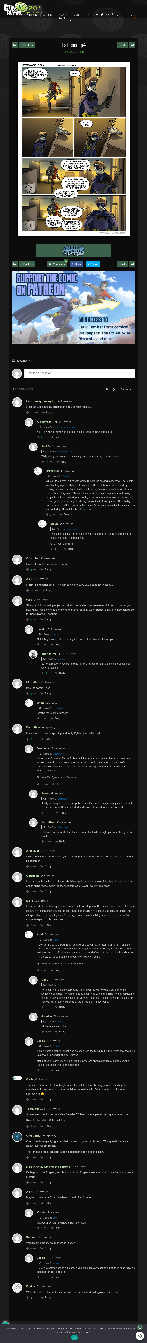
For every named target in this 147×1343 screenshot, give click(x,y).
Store (88, 14)
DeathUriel (58, 753)
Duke (56, 939)
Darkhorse (72, 529)
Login (33, 14)
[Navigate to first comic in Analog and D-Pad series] (15, 45)
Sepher (57, 1263)
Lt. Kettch (58, 708)
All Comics (135, 16)
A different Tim (65, 451)
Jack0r (65, 476)
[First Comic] (15, 264)
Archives (49, 14)
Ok (74, 1337)
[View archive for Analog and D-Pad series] (73, 250)
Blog (76, 14)
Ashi (60, 984)
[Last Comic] (132, 264)
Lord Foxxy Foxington (64, 427)
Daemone (63, 798)
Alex (55, 1217)
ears (55, 634)
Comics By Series (65, 16)
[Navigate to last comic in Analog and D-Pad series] (132, 45)
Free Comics (121, 16)
